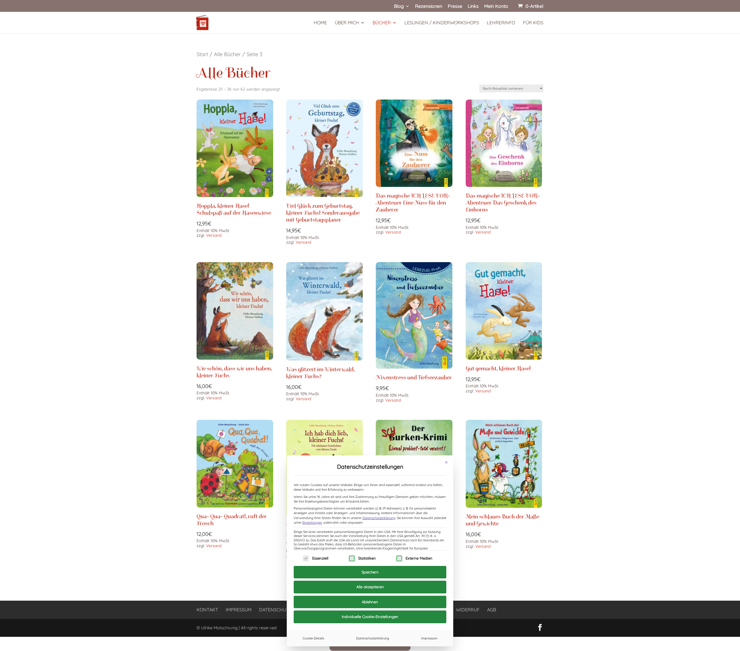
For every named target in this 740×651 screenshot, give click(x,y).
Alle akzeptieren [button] (370, 586)
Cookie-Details (313, 638)
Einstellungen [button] (312, 523)
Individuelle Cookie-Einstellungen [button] (370, 616)
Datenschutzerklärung (378, 518)
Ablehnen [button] (370, 601)
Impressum (429, 638)
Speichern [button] (370, 572)
